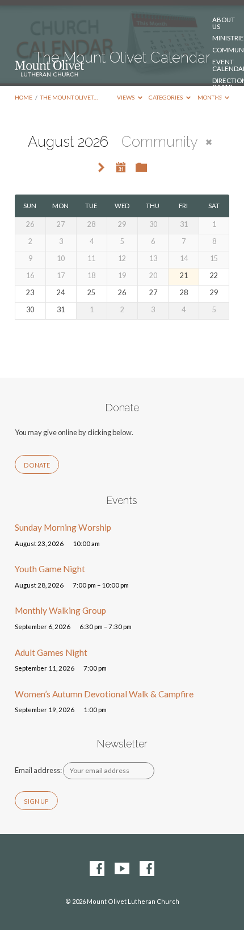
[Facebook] (97, 869)
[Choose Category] (141, 167)
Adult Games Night (51, 652)
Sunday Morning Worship (63, 527)
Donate (225, 99)
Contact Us (227, 114)
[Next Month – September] (101, 168)
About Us (223, 23)
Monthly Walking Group (60, 610)
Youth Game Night (50, 569)
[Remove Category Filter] (209, 142)
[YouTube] (122, 869)
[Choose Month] (121, 167)
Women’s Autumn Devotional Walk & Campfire (104, 694)
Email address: (39, 770)
